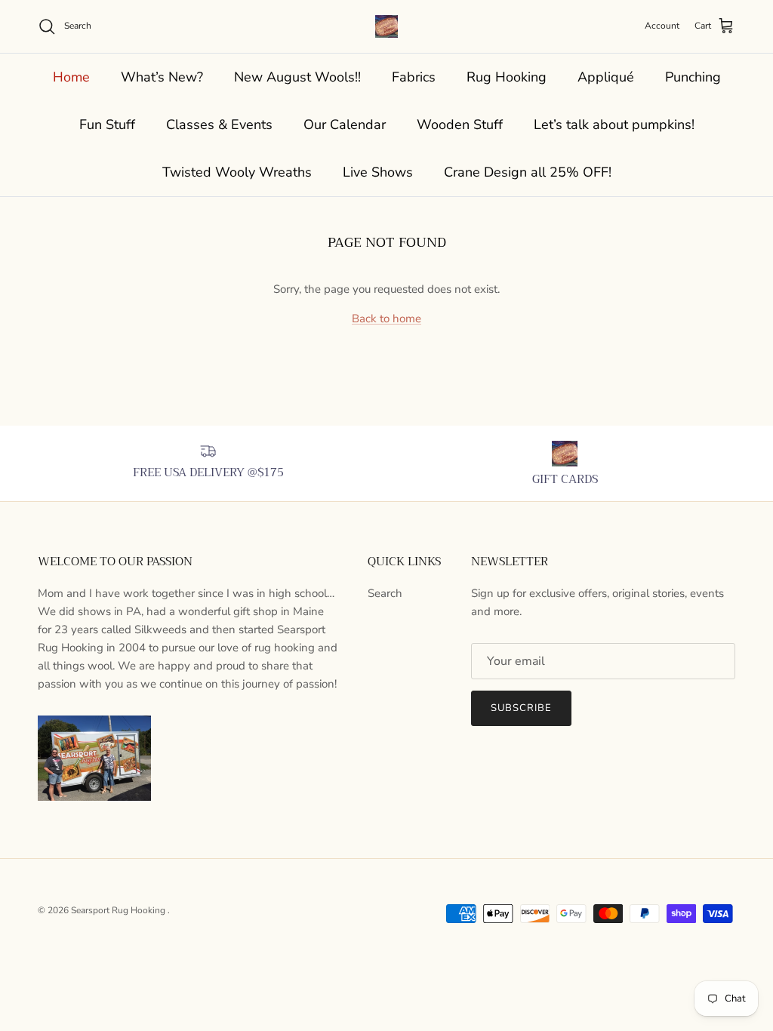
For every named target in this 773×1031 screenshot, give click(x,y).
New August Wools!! (297, 77)
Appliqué (605, 77)
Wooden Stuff (460, 124)
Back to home (386, 318)
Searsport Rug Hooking (119, 910)
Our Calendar (344, 124)
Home (71, 77)
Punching (693, 77)
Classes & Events (219, 124)
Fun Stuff (107, 124)
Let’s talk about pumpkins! (614, 124)
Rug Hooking (507, 77)
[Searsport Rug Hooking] (386, 26)
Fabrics (414, 77)
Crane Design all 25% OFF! (527, 172)
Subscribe (521, 708)
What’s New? (162, 77)
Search (385, 593)
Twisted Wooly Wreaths (237, 172)
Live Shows (378, 172)
